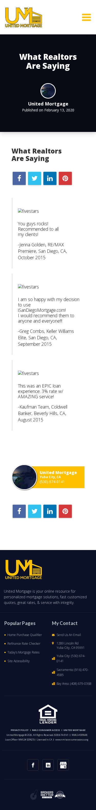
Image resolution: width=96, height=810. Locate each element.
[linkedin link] (48, 765)
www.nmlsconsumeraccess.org (71, 739)
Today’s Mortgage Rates (23, 652)
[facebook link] (33, 765)
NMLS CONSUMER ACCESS (46, 730)
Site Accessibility (18, 661)
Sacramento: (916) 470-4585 (73, 672)
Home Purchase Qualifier (24, 635)
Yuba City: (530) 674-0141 (71, 658)
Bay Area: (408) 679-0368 (74, 683)
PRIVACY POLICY (19, 730)
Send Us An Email (69, 635)
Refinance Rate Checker (23, 643)
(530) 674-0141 (52, 481)
